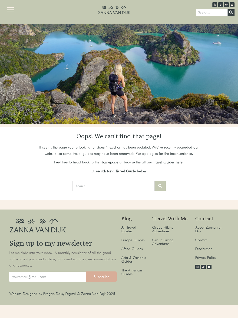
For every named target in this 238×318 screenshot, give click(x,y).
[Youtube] (226, 4)
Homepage (109, 162)
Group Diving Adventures (163, 242)
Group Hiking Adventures (163, 229)
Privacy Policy (205, 257)
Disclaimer (203, 249)
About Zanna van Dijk (208, 229)
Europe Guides (133, 240)
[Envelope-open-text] (232, 4)
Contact (201, 240)
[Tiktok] (220, 4)
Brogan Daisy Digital (60, 293)
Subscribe (101, 276)
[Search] (231, 12)
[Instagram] (214, 4)
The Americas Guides (131, 272)
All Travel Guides (128, 229)
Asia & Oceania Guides (133, 259)
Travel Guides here (167, 162)
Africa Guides (132, 249)
